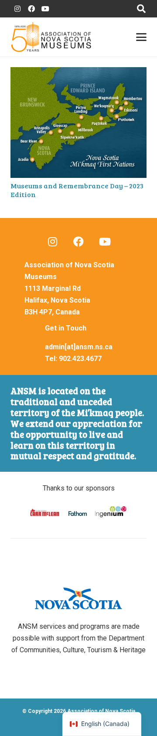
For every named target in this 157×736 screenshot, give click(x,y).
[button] (141, 8)
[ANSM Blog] (52, 241)
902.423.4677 (80, 358)
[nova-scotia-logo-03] (78, 598)
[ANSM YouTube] (45, 9)
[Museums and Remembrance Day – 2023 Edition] (78, 122)
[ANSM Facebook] (31, 9)
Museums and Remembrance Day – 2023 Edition (76, 189)
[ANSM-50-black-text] (51, 37)
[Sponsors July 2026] (78, 512)
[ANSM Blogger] (17, 9)
